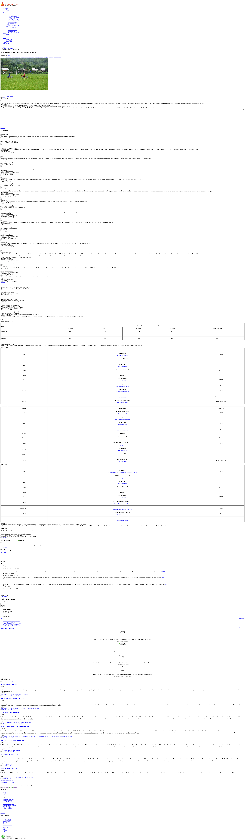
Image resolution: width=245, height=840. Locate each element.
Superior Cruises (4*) (10, 40)
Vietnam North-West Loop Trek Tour (10, 684)
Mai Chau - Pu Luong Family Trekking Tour (12, 740)
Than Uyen (8, 722)
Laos (7, 11)
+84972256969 (4, 782)
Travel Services (6, 42)
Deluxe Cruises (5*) (10, 41)
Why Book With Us (7, 819)
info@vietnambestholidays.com (7, 780)
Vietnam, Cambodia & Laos (13, 32)
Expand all (3, 128)
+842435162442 (10, 782)
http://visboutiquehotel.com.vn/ (122, 386)
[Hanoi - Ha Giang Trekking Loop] (8, 765)
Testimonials (5, 830)
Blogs (4, 828)
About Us (5, 818)
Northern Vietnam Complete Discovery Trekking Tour (15, 726)
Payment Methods (6, 821)
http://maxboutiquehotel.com (122, 380)
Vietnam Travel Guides (7, 825)
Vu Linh (34, 708)
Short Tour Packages (12, 22)
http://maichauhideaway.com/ (122, 520)
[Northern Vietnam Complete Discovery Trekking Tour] (12, 723)
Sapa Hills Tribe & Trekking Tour (9, 754)
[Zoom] (243, 109)
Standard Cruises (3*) (10, 39)
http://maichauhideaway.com (122, 461)
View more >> (241, 618)
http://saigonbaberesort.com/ (122, 430)
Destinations (5, 8)
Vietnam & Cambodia (12, 30)
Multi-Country (8, 28)
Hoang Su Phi (43, 736)
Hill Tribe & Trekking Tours (14, 19)
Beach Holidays (11, 18)
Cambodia (8, 10)
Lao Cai (34, 736)
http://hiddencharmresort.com (122, 514)
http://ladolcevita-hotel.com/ (122, 355)
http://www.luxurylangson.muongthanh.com (122, 445)
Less (4, 813)
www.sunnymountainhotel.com (122, 360)
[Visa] (10, 787)
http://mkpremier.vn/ (122, 413)
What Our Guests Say (8, 628)
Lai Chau (28, 708)
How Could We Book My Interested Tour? (11, 621)
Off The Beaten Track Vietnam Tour (10, 712)
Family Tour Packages (12, 16)
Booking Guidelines (7, 820)
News (4, 832)
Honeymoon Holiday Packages (14, 20)
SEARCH (2, 606)
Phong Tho (23, 708)
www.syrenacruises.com (122, 450)
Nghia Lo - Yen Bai (24, 722)
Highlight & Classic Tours (13, 15)
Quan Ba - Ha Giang (17, 777)
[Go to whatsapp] (3, 836)
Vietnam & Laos (11, 31)
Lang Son (41, 57)
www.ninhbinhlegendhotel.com (122, 455)
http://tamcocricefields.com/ (122, 397)
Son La (14, 708)
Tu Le (19, 722)
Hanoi (9, 55)
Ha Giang (49, 736)
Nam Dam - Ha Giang (8, 777)
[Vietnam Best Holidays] (10, 6)
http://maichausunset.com (122, 402)
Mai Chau (56, 57)
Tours (4, 12)
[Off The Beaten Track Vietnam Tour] (8, 709)
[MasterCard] (15, 787)
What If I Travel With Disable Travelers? (11, 624)
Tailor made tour (6, 831)
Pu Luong (10, 750)
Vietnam (7, 9)
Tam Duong (27, 736)
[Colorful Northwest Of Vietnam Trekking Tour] (10, 695)
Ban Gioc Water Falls (29, 57)
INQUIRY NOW (4, 537)
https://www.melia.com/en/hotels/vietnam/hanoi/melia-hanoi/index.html (122, 472)
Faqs (4, 829)
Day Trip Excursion (12, 23)
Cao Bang (23, 57)
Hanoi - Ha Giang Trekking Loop (9, 768)
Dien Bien (18, 708)
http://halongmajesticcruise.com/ (122, 391)
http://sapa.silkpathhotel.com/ (122, 478)
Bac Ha (13, 57)
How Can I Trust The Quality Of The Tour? (12, 623)
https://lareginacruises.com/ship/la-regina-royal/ (122, 509)
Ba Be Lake (17, 57)
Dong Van (53, 736)
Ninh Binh (51, 57)
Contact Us (5, 827)
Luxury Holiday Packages (13, 17)
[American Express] (5, 787)
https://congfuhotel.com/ (122, 366)
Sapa (10, 57)
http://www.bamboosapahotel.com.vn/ (122, 419)
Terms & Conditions (7, 823)
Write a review (3, 552)
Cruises (4, 38)
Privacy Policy (6, 822)
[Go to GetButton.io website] (3, 838)
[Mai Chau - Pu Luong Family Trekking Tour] (10, 737)
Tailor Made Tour (6, 43)
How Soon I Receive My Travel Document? (12, 625)
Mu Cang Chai (16, 694)
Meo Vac (57, 736)
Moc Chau (10, 694)
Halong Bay (46, 57)
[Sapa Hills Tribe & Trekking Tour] (8, 751)
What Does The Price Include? (9, 622)
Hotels (4, 33)
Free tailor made (4, 547)
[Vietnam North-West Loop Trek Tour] (9, 681)
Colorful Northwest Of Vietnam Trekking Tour (13, 698)
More (164, 571)
